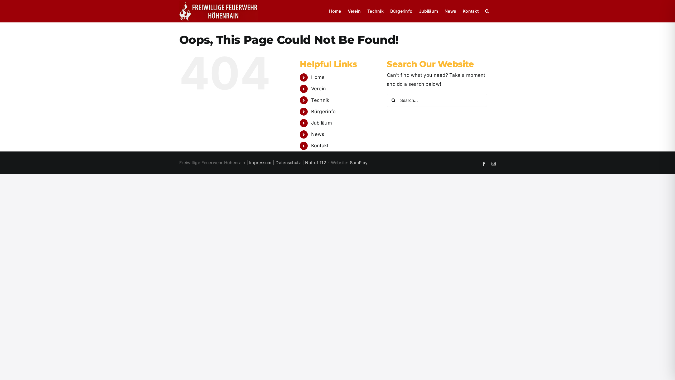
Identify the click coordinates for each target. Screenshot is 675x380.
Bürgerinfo (323, 111)
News (318, 134)
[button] (487, 11)
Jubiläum (321, 123)
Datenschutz (288, 162)
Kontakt (320, 145)
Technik (320, 100)
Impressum (260, 162)
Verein (318, 88)
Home (318, 77)
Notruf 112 (315, 162)
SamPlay (359, 162)
